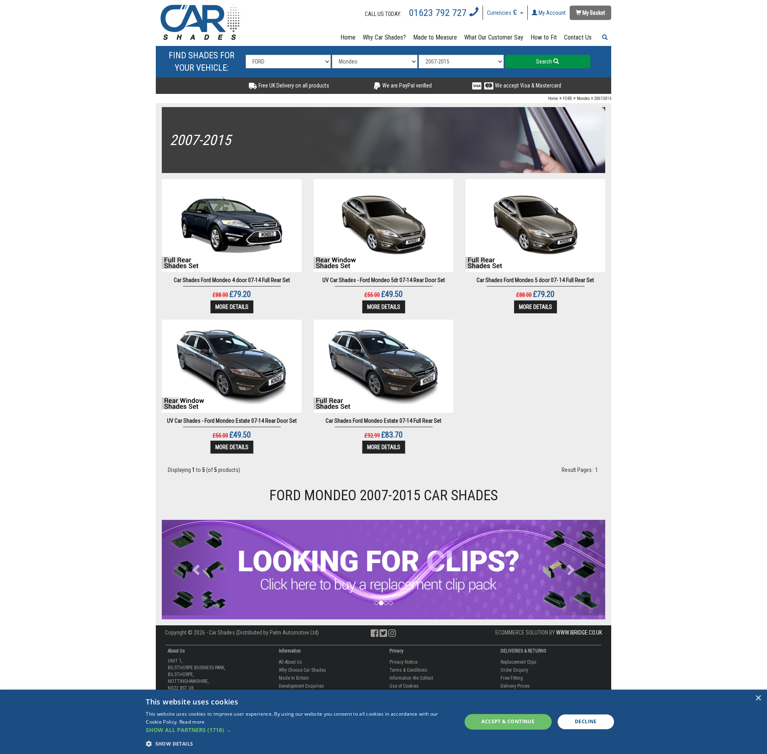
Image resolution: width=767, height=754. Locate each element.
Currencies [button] (500, 13)
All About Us (290, 662)
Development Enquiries (301, 686)
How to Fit (544, 37)
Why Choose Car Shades (302, 670)
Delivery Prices (515, 686)
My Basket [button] (593, 13)
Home (348, 37)
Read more (192, 721)
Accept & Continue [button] (508, 721)
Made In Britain (294, 678)
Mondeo (583, 98)
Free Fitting (512, 678)
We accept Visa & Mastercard (527, 85)
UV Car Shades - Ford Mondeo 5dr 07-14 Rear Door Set (383, 280)
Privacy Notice (403, 662)
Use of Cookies (404, 686)
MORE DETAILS (231, 307)
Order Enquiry (514, 670)
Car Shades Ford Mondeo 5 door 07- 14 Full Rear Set (535, 280)
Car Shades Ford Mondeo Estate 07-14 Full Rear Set (383, 421)
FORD (567, 98)
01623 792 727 (439, 12)
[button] (603, 38)
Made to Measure (435, 37)
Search (544, 61)
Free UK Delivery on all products (293, 85)
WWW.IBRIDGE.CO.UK (579, 632)
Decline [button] (586, 721)
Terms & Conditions (408, 670)
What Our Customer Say (493, 37)
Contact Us (578, 37)
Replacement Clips (519, 662)
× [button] (758, 698)
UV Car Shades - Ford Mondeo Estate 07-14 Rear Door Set (232, 421)
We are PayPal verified (406, 85)
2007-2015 (602, 98)
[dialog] (383, 722)
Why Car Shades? (384, 37)
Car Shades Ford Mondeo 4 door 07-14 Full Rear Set (232, 280)
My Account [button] (551, 13)
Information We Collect (411, 678)
